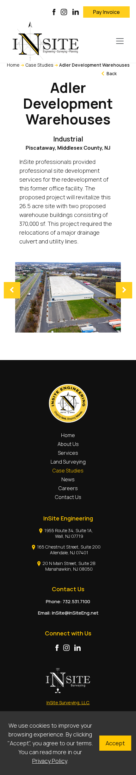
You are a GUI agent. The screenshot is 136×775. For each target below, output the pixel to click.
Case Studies (39, 65)
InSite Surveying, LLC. (68, 703)
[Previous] (12, 290)
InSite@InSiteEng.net (75, 613)
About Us (68, 444)
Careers (68, 488)
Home (13, 65)
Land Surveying (68, 461)
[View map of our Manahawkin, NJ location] (41, 563)
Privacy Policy (49, 761)
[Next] (124, 290)
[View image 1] (68, 297)
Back (111, 73)
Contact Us (68, 497)
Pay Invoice (106, 12)
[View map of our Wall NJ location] (43, 530)
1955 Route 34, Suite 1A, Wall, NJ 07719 (68, 533)
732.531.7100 (76, 601)
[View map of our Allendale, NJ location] (36, 547)
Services (68, 452)
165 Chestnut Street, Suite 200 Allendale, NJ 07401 (69, 550)
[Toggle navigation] (119, 41)
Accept (115, 743)
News (68, 479)
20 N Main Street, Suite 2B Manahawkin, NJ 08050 (68, 566)
